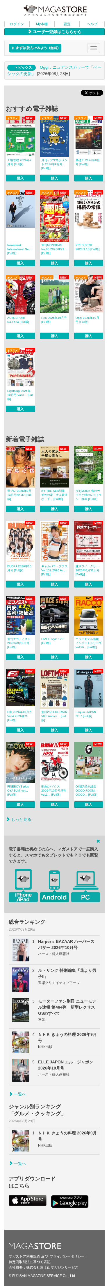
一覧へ (19, 1094)
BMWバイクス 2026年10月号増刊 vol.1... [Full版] (53, 790)
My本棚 (42, 24)
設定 (67, 24)
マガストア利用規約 (24, 1256)
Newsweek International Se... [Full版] (19, 249)
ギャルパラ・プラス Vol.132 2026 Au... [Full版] (54, 570)
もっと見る (20, 819)
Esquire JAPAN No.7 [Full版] (86, 714)
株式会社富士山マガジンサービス (52, 1267)
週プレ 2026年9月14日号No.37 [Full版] (19, 495)
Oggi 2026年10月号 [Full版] (87, 319)
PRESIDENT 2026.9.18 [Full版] (88, 247)
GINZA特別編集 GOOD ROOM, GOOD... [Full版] (86, 790)
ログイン (17, 24)
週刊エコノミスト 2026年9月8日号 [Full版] (19, 643)
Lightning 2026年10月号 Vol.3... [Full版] (20, 395)
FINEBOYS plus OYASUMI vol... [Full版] (18, 790)
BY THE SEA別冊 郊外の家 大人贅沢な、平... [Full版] (54, 495)
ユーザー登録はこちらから (57, 31)
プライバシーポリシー (67, 1256)
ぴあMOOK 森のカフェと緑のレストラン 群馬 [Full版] (89, 495)
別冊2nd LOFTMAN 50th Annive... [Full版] (54, 716)
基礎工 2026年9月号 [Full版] (88, 162)
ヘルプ (92, 24)
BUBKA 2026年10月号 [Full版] (19, 568)
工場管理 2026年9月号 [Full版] (19, 162)
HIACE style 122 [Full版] (52, 641)
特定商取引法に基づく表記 (30, 1262)
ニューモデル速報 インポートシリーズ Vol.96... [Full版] (89, 643)
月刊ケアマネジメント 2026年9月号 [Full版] (54, 164)
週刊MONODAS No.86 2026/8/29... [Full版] (54, 249)
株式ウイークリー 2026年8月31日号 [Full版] (87, 570)
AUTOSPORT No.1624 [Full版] (18, 319)
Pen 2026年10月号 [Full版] (54, 319)
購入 (20, 178)
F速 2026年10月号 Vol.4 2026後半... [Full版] (19, 716)
